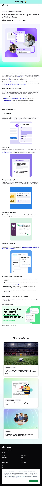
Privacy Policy (16, 477)
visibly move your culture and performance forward (15, 84)
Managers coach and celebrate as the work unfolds (15, 98)
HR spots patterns (8, 100)
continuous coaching (6, 152)
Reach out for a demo (6, 302)
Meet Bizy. (19, 2)
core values (20, 76)
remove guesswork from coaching (11, 284)
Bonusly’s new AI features (13, 81)
